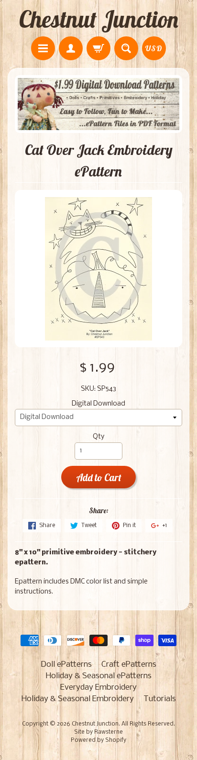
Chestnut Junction (98, 19)
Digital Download (98, 404)
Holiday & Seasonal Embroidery (78, 699)
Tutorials (159, 699)
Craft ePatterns (128, 664)
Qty (98, 437)
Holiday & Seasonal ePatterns (99, 676)
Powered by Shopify (98, 740)
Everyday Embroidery (98, 687)
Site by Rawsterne (98, 732)
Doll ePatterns (66, 664)
